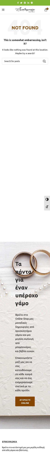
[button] (25, 401)
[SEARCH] (44, 61)
